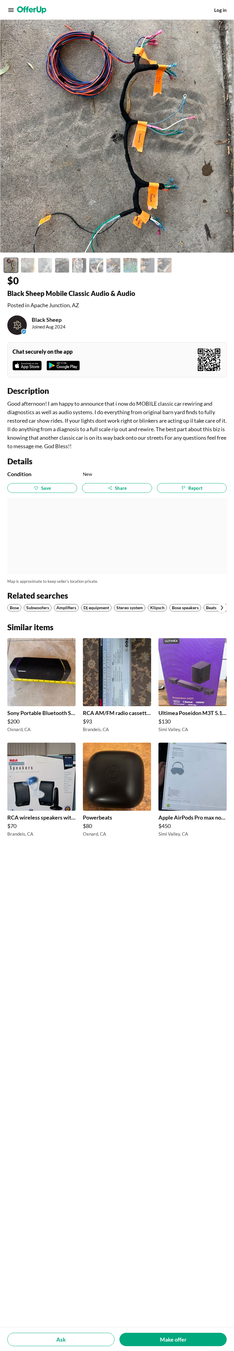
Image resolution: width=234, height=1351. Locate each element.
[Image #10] (164, 265)
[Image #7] (113, 265)
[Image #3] (45, 265)
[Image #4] (62, 265)
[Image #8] (130, 265)
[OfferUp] (31, 10)
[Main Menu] (11, 10)
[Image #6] (96, 265)
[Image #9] (147, 265)
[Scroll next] (222, 608)
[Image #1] (11, 265)
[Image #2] (28, 265)
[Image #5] (79, 265)
